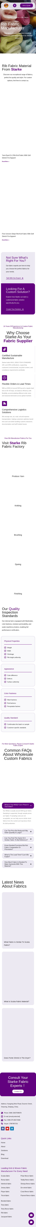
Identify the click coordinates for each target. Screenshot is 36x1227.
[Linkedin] (12, 1128)
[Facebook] (3, 1128)
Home (10, 17)
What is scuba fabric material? (16, 1002)
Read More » (5, 161)
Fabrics (16, 17)
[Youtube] (7, 1128)
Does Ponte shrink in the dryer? (17, 1058)
